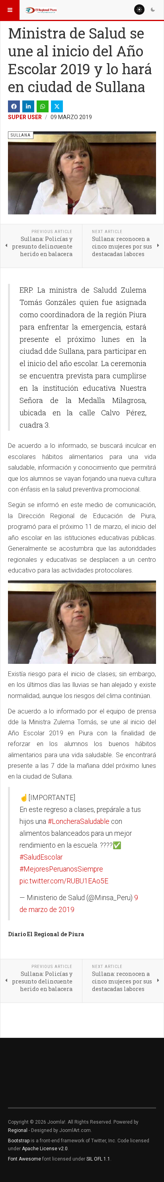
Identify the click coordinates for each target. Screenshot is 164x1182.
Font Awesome (24, 1159)
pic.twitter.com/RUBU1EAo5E (64, 881)
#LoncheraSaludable (78, 821)
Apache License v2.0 (45, 1148)
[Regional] (41, 10)
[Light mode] (139, 9)
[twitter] (57, 106)
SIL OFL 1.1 (98, 1159)
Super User (25, 117)
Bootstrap (18, 1140)
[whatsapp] (43, 106)
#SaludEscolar (41, 857)
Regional (17, 1130)
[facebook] (14, 106)
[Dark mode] (153, 9)
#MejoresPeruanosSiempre (61, 869)
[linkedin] (28, 106)
